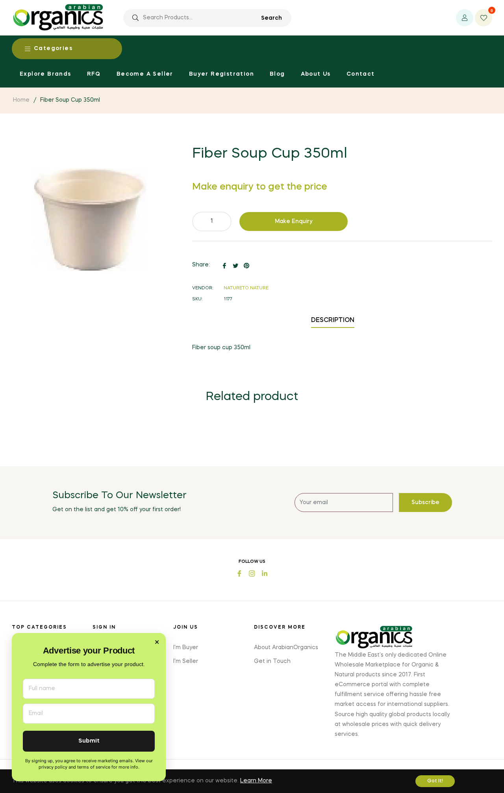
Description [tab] (332, 320)
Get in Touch (272, 661)
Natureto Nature (246, 288)
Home (21, 100)
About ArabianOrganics (286, 647)
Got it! (435, 781)
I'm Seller (185, 661)
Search (271, 18)
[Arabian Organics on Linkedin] (264, 572)
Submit (89, 741)
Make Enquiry (294, 221)
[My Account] (464, 17)
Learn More (256, 781)
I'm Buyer (185, 647)
